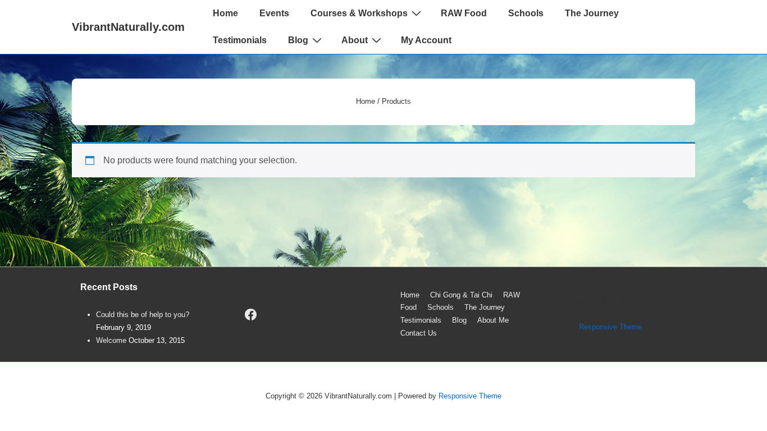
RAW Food (464, 13)
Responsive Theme (610, 327)
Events (274, 13)
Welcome (111, 340)
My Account (426, 40)
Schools (526, 13)
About (354, 40)
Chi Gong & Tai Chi (461, 295)
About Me (493, 320)
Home (225, 13)
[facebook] (251, 314)
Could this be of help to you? (142, 314)
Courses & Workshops (359, 13)
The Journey (592, 13)
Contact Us (418, 333)
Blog (298, 40)
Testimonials (240, 40)
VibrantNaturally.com (128, 27)
